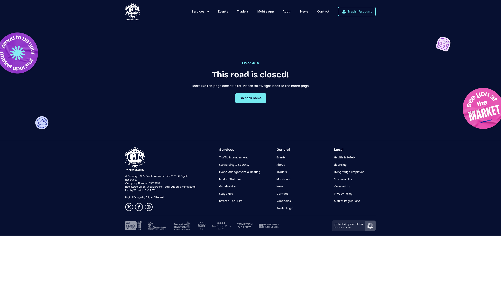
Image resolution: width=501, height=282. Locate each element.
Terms (348, 227)
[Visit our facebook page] (139, 207)
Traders (243, 11)
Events (223, 11)
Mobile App (265, 11)
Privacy (338, 227)
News (304, 11)
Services (198, 11)
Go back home (251, 98)
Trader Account (359, 11)
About (287, 11)
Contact (323, 11)
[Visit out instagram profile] (149, 207)
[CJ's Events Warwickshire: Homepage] (132, 11)
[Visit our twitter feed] (129, 207)
